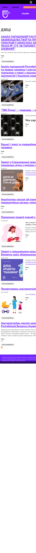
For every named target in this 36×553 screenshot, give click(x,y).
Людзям (25, 13)
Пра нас (5, 7)
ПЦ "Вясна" (32, 294)
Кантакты (15, 7)
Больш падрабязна (8, 61)
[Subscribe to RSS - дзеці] (2, 347)
